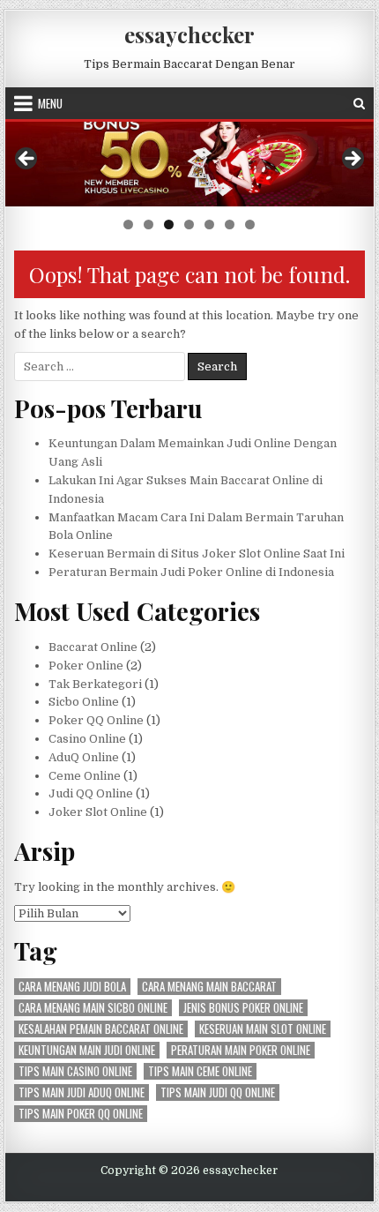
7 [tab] (250, 224)
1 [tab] (128, 224)
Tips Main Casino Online (75, 1071)
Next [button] (351, 159)
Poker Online (85, 665)
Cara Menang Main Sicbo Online (93, 1007)
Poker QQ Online (96, 720)
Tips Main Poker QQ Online (81, 1113)
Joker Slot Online (97, 812)
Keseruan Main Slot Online (262, 1029)
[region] (189, 182)
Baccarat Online (92, 647)
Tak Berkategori (95, 684)
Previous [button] (27, 159)
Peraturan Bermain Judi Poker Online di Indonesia (191, 572)
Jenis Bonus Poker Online (243, 1007)
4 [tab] (189, 224)
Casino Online (87, 738)
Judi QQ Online (90, 793)
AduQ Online (83, 757)
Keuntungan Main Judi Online (87, 1050)
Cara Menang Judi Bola (72, 986)
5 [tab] (209, 224)
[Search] (359, 103)
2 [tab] (148, 224)
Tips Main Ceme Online (200, 1071)
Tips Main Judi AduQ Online (82, 1092)
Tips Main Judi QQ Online (217, 1092)
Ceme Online (84, 775)
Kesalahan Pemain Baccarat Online (101, 1029)
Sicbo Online (83, 701)
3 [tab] (169, 224)
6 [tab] (229, 224)
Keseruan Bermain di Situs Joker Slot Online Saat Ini (196, 553)
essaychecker (189, 34)
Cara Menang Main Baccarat (209, 986)
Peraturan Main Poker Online (240, 1050)
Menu (50, 103)
